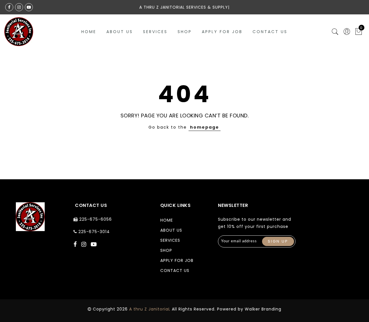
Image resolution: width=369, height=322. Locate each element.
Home (88, 32)
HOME (166, 220)
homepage (204, 127)
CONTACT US (270, 32)
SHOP (185, 32)
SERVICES (155, 32)
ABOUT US (119, 32)
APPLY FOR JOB (222, 32)
